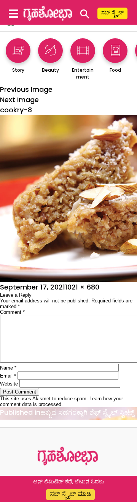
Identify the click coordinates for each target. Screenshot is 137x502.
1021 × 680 (82, 287)
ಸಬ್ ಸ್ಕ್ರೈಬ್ (112, 12)
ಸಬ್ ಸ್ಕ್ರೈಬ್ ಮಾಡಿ (70, 493)
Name (8, 368)
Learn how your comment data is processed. (61, 401)
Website (9, 384)
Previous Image (26, 89)
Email (8, 376)
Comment (12, 312)
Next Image (19, 99)
